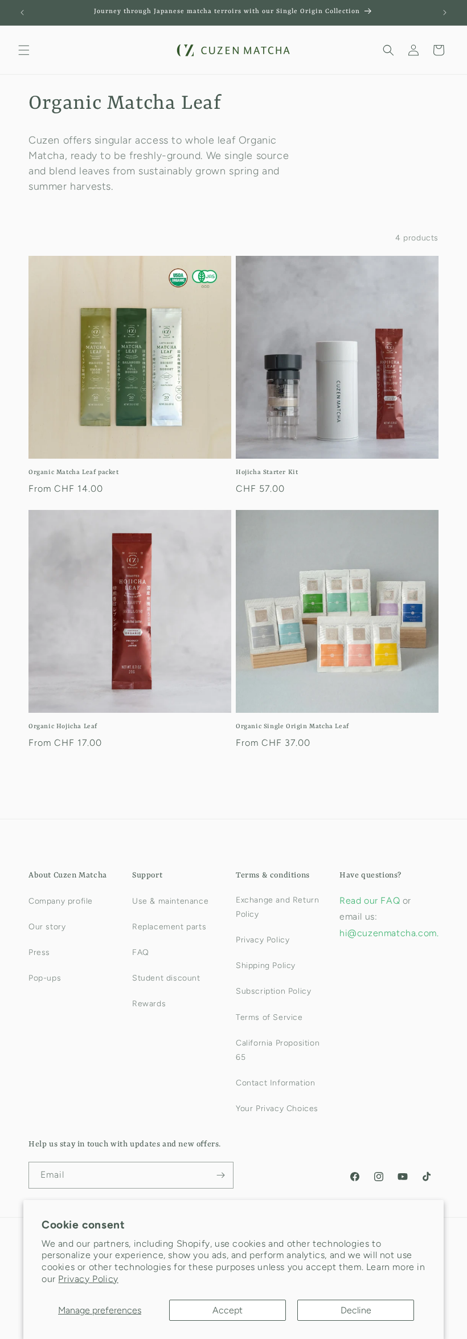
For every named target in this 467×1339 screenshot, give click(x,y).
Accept (227, 1310)
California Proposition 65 (277, 1050)
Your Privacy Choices (277, 1108)
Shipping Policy (266, 965)
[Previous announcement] (22, 12)
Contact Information (275, 1083)
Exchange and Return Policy (277, 907)
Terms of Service (269, 1017)
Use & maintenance (170, 901)
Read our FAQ (371, 900)
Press (39, 952)
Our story (46, 927)
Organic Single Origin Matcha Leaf (292, 726)
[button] (23, 50)
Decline (356, 1310)
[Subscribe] (220, 1175)
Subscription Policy (273, 991)
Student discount (166, 978)
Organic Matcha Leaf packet (73, 472)
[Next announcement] (444, 12)
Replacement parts (169, 927)
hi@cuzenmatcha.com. (389, 933)
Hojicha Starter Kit (267, 472)
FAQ (140, 952)
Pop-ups (44, 978)
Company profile (60, 901)
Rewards (149, 1004)
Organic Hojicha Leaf (62, 726)
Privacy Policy (88, 1278)
